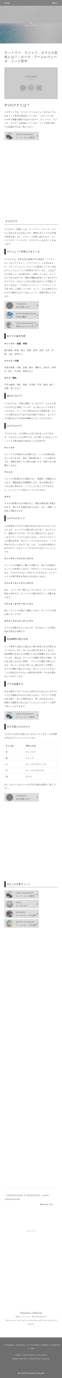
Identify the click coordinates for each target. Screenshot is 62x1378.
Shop (7, 3)
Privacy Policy (42, 1355)
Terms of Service (29, 1355)
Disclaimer (46, 1359)
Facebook (55, 1345)
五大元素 (8, 277)
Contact (18, 1355)
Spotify (45, 1345)
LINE (32, 1348)
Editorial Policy (34, 1359)
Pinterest (20, 1345)
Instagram (9, 1345)
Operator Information (20, 1359)
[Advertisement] (31, 179)
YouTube (35, 1345)
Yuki (51, 1204)
